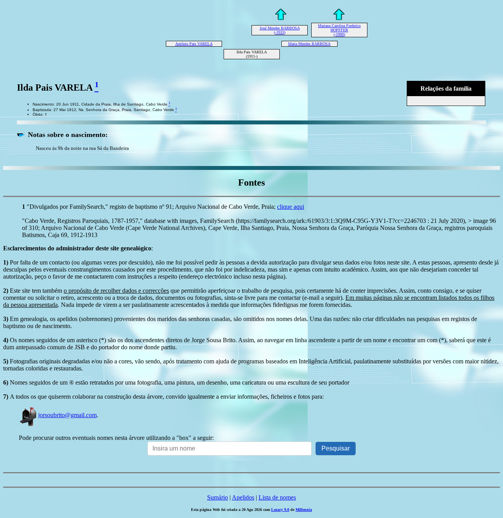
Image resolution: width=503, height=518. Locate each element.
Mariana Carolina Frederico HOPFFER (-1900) (339, 30)
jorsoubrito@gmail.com (67, 415)
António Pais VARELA (194, 44)
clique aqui (290, 206)
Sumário (217, 497)
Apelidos (243, 497)
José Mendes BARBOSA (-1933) (280, 30)
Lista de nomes (277, 497)
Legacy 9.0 (280, 509)
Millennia (304, 509)
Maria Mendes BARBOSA (309, 44)
